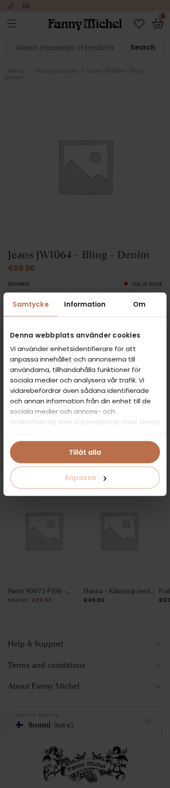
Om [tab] (139, 303)
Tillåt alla (85, 452)
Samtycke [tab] (31, 303)
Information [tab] (84, 303)
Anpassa (80, 477)
